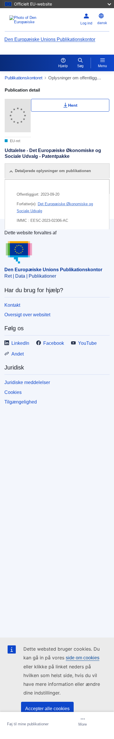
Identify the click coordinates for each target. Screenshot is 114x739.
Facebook (53, 343)
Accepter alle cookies (47, 708)
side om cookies (82, 657)
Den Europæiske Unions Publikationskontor (49, 39)
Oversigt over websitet (27, 314)
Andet (17, 353)
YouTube (87, 343)
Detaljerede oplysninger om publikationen (53, 171)
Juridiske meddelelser (27, 382)
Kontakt (12, 305)
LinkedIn (20, 343)
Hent (72, 105)
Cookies (13, 392)
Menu (102, 66)
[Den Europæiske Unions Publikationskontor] (23, 19)
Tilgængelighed (20, 401)
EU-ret (14, 141)
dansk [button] (102, 23)
